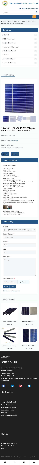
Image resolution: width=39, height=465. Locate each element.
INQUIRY (5, 154)
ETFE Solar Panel (8, 39)
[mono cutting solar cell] (9, 311)
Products (9, 21)
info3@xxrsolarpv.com (12, 376)
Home (2, 21)
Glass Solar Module (8, 59)
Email (5, 241)
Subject (5, 226)
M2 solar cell (14, 140)
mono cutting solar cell (9, 321)
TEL (4, 249)
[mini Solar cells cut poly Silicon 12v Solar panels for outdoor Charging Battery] (9, 335)
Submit (6, 286)
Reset (12, 286)
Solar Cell (16, 21)
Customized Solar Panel (10, 47)
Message (6, 256)
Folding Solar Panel (9, 43)
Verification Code (9, 278)
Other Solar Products (9, 63)
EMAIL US (15, 154)
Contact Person (8, 234)
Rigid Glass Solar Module (8, 407)
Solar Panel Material (9, 51)
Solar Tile (5, 55)
